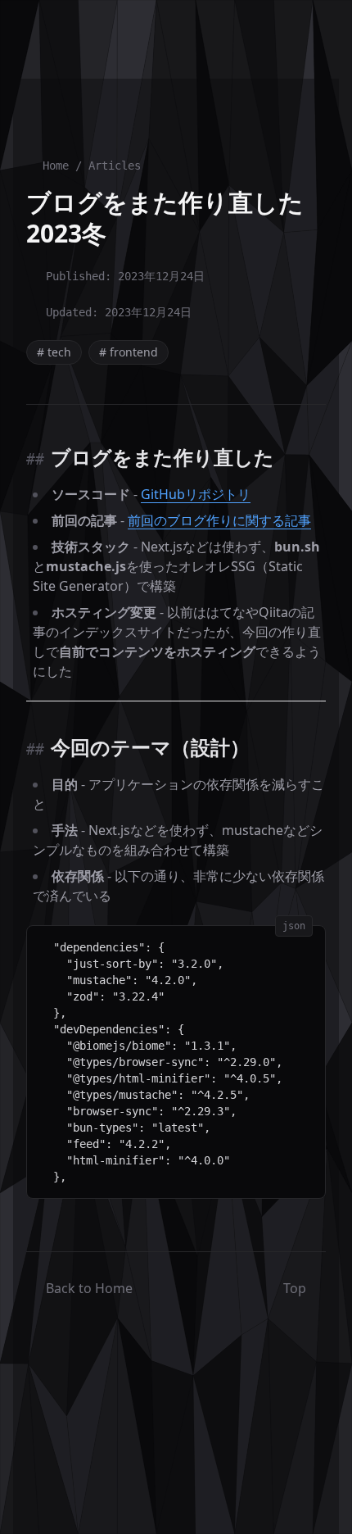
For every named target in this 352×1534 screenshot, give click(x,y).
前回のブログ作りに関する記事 (219, 520)
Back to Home (89, 1288)
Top (294, 1288)
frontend (128, 352)
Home (56, 165)
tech (54, 352)
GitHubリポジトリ (195, 494)
